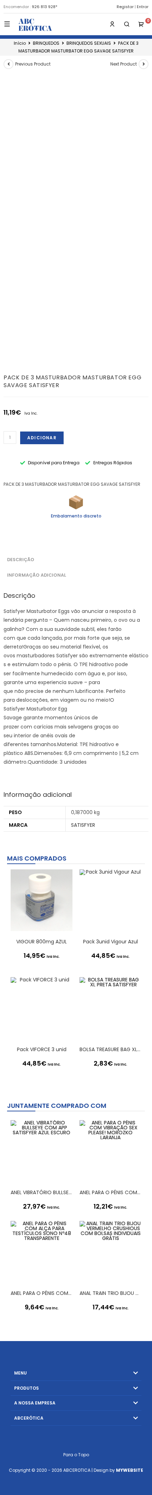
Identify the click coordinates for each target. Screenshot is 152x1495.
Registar (125, 7)
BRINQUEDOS (46, 43)
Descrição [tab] (20, 560)
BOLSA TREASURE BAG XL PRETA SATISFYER (110, 1049)
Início (20, 43)
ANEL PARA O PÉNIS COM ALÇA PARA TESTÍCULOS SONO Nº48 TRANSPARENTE (41, 1293)
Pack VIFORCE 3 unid (41, 1049)
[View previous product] (8, 64)
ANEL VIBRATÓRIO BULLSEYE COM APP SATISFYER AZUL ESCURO (41, 1192)
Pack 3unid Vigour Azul (110, 941)
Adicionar (42, 438)
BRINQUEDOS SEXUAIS (88, 43)
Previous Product (33, 64)
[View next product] (143, 64)
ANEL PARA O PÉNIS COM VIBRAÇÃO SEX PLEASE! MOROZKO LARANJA (110, 1192)
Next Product (123, 64)
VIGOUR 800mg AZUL (41, 941)
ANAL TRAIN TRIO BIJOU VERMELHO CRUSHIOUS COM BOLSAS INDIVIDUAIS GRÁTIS (110, 1293)
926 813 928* (44, 7)
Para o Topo (76, 1455)
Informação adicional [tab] (36, 575)
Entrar (142, 7)
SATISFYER (83, 825)
